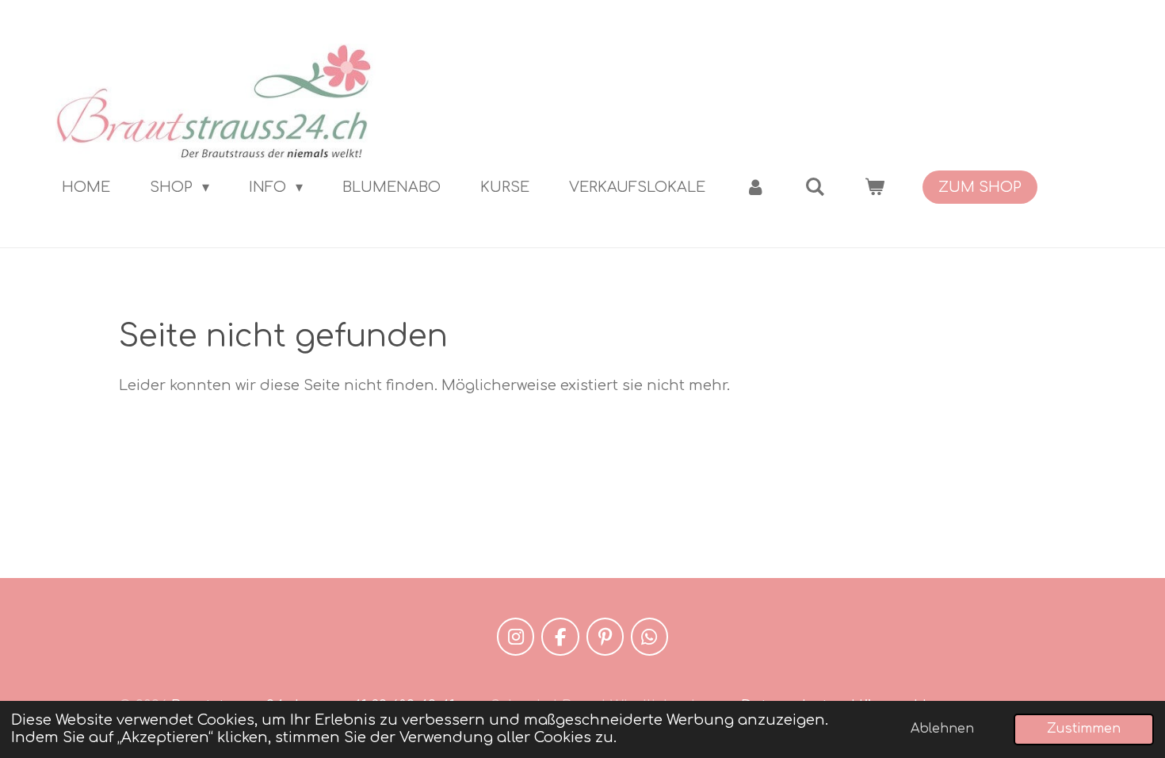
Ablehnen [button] (942, 729)
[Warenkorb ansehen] (874, 187)
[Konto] (755, 187)
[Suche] (815, 187)
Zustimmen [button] (1084, 729)
